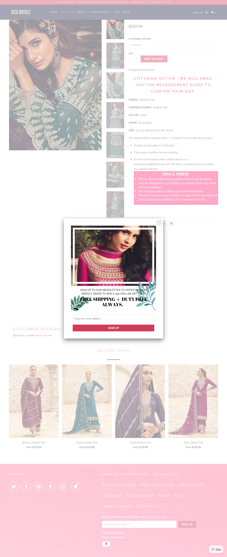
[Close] (159, 221)
